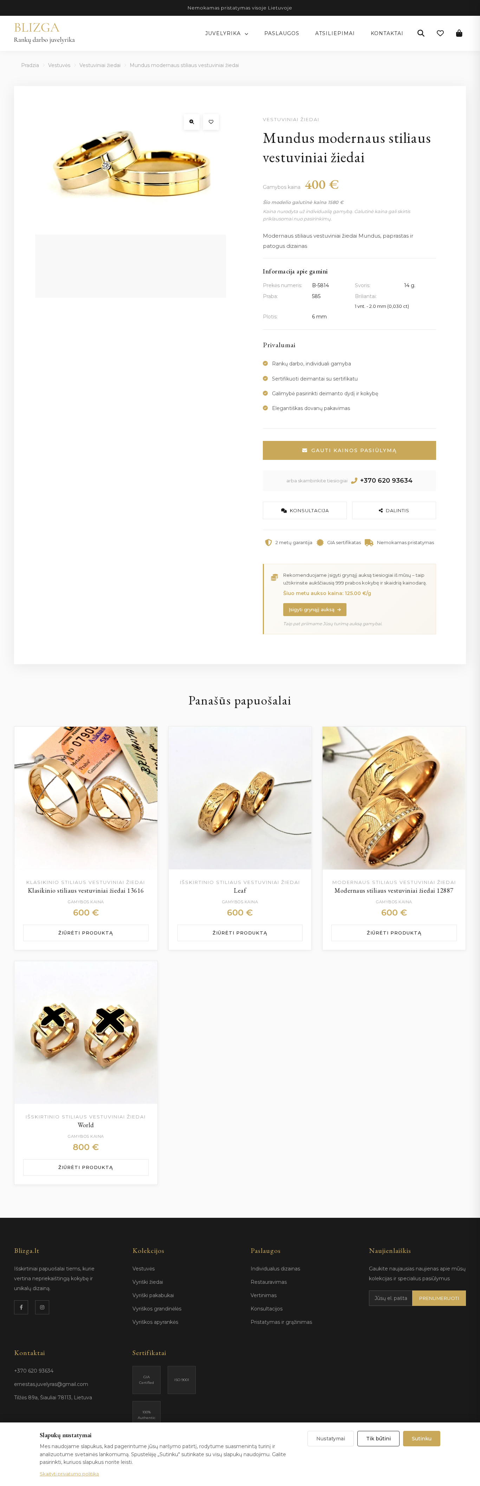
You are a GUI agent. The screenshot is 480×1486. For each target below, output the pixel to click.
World (86, 1125)
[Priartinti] (192, 122)
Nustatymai (330, 1438)
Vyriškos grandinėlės (156, 1309)
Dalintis (397, 510)
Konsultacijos (267, 1309)
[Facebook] (21, 1307)
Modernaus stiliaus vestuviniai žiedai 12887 (394, 890)
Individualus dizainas (275, 1269)
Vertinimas (264, 1295)
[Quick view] (145, 756)
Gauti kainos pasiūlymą (354, 450)
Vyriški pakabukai (153, 1295)
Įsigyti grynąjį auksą (312, 609)
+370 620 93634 (386, 480)
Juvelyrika (223, 33)
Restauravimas (269, 1282)
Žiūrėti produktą (85, 933)
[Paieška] (421, 33)
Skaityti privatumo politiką (69, 1474)
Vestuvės (59, 65)
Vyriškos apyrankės (155, 1322)
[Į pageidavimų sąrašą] (211, 122)
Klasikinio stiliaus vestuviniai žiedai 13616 (86, 890)
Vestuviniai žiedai (100, 65)
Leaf (240, 890)
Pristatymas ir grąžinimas (281, 1322)
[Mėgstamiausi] (440, 33)
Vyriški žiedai (147, 1282)
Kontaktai (387, 33)
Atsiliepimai (335, 33)
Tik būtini (378, 1438)
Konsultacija (309, 510)
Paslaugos (281, 33)
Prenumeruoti (439, 1298)
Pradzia (30, 65)
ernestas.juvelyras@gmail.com (51, 1384)
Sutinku (422, 1438)
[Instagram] (42, 1307)
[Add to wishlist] (145, 739)
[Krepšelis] (459, 33)
